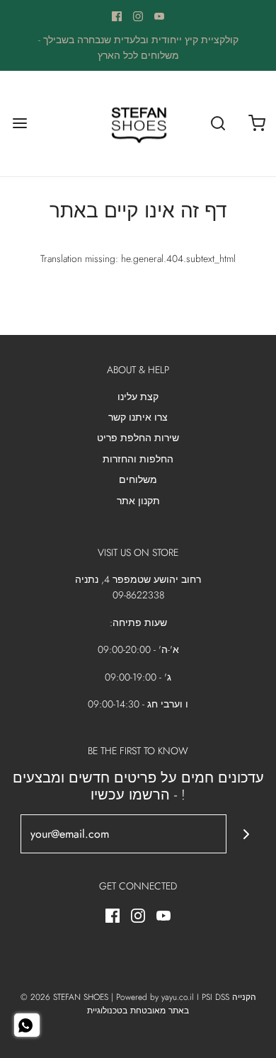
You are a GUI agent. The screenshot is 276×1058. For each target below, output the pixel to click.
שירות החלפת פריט (138, 438)
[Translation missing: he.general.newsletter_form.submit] (245, 833)
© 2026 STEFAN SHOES (64, 997)
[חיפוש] (217, 123)
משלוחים (138, 479)
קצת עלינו (138, 396)
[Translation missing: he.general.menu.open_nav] (19, 123)
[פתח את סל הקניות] (256, 123)
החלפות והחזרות (138, 459)
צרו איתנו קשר (138, 417)
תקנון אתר (138, 501)
